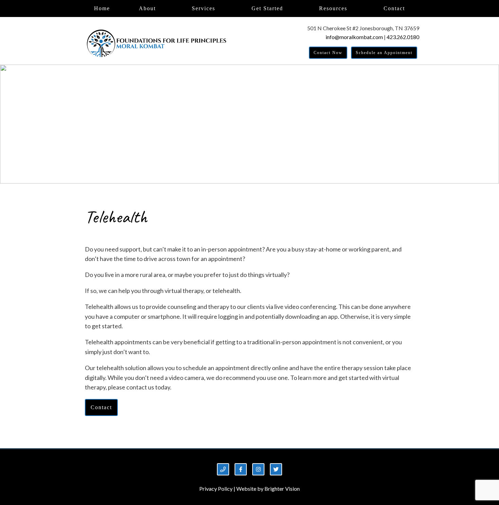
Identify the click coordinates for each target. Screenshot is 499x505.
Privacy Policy (216, 488)
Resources (333, 8)
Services (203, 8)
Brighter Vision (282, 488)
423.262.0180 (403, 37)
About (147, 8)
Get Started (267, 8)
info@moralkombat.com (354, 37)
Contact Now (328, 52)
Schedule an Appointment (384, 52)
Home (102, 8)
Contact (394, 8)
